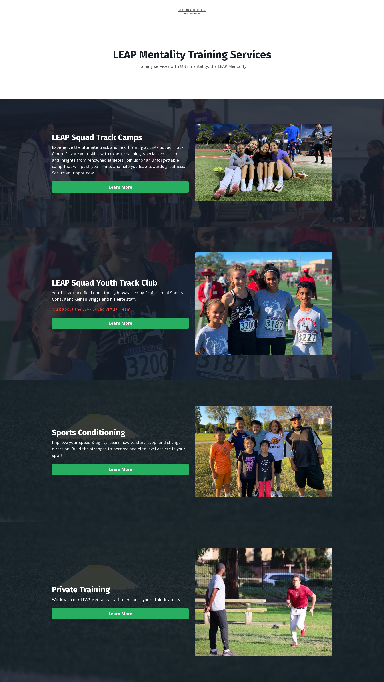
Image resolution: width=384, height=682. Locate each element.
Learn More (120, 187)
